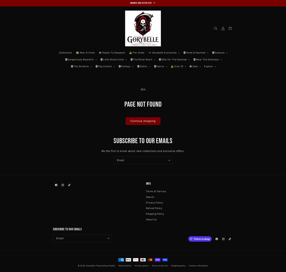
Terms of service (160, 266)
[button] (164, 52)
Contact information (198, 266)
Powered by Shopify (105, 266)
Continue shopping (143, 120)
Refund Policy (154, 208)
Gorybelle (90, 266)
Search (150, 197)
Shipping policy (178, 266)
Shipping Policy (155, 213)
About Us (151, 219)
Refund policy (125, 266)
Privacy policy (142, 266)
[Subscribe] (168, 160)
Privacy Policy (154, 202)
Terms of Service (156, 191)
